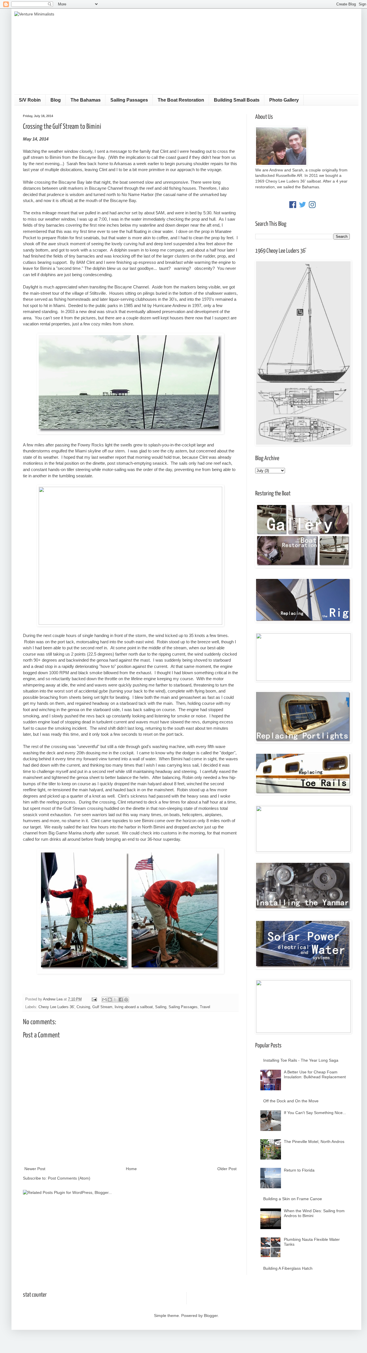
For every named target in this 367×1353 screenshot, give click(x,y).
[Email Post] (94, 999)
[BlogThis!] (110, 999)
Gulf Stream (102, 1007)
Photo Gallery (284, 100)
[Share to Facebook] (121, 999)
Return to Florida (299, 1170)
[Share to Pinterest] (126, 999)
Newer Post (34, 1168)
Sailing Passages (129, 100)
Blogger (211, 1315)
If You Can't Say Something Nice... (315, 1112)
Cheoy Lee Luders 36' (56, 1007)
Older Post (227, 1168)
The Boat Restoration (181, 100)
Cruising (83, 1007)
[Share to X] (115, 999)
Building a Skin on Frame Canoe (292, 1198)
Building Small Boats (236, 100)
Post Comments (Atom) (69, 1178)
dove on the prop (194, 231)
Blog (55, 100)
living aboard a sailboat (134, 1007)
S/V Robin (30, 100)
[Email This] (104, 999)
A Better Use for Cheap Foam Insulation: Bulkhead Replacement (315, 1074)
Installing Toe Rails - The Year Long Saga (300, 1060)
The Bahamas (86, 100)
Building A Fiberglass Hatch (288, 1268)
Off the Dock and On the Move (291, 1101)
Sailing (160, 1007)
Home (131, 1168)
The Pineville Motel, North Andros (314, 1141)
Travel (205, 1007)
